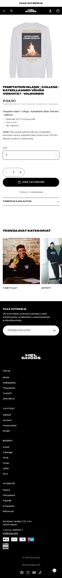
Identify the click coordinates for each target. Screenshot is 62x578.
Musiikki (6, 431)
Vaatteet (7, 415)
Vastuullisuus (9, 399)
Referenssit (8, 512)
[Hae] (11, 11)
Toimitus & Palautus (17, 201)
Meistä (6, 378)
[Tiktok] (40, 572)
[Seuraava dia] (55, 263)
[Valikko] (4, 11)
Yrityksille (7, 501)
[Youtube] (34, 572)
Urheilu (6, 463)
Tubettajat (7, 453)
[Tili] (50, 11)
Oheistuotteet (10, 426)
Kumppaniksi (8, 506)
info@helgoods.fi (10, 533)
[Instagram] (28, 572)
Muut (5, 474)
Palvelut (6, 490)
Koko (5, 148)
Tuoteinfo (7, 394)
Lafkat (6, 469)
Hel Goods (35, 558)
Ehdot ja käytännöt (31, 565)
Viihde (5, 458)
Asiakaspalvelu (9, 383)
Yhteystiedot (9, 388)
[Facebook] (22, 572)
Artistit (6, 447)
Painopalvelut (9, 495)
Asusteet (7, 420)
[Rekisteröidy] (54, 330)
